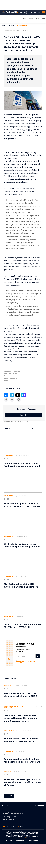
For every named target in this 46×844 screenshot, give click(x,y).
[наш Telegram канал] (25, 12)
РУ (35, 12)
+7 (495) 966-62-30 (11, 817)
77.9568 (29, 19)
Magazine (39, 805)
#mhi (6, 380)
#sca (15, 378)
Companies (8, 455)
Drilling (7, 685)
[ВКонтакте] (12, 399)
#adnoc (7, 371)
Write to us (10, 826)
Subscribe (24, 415)
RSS (22, 826)
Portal (5, 805)
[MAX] (18, 399)
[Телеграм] (6, 399)
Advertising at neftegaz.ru (16, 421)
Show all (9, 796)
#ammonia (8, 376)
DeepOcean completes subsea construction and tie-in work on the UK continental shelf (21, 718)
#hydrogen (8, 378)
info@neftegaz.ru (10, 819)
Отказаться (33, 840)
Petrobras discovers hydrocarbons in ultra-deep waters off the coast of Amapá (22, 782)
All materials (34, 428)
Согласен (8, 840)
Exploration (9, 731)
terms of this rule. (26, 838)
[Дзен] (17, 395)
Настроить (20, 840)
